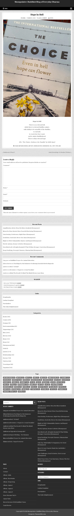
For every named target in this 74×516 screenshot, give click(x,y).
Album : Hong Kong (9, 482)
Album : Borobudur (9, 478)
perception (42, 387)
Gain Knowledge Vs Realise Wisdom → (60, 152)
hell (51, 146)
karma (33, 384)
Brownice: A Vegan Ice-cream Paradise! (22, 270)
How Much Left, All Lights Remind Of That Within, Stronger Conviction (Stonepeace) (29, 247)
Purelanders (7, 303)
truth (53, 389)
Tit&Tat (5, 361)
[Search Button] (71, 8)
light (40, 384)
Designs (5, 323)
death (57, 380)
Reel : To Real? (14, 266)
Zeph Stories (7, 505)
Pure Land (58, 146)
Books (51, 18)
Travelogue (6, 364)
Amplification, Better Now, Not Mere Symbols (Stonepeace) (21, 228)
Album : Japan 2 (8, 488)
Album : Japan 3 (8, 492)
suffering (45, 389)
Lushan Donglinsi (8, 300)
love (47, 384)
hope (53, 146)
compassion (48, 380)
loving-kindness (56, 384)
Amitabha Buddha (23, 146)
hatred (13, 384)
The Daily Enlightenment (10, 306)
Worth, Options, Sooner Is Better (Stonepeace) (17, 244)
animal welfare (53, 378)
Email (5, 194)
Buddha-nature (38, 146)
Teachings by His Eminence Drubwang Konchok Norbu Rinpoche (34, 263)
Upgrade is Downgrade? (17, 431)
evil (32, 382)
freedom (45, 382)
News (5, 342)
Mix (4, 332)
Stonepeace (35, 389)
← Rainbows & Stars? (8, 152)
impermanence (23, 384)
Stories (5, 358)
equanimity (24, 382)
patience (26, 387)
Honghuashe (7, 297)
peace (34, 387)
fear (38, 382)
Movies (5, 336)
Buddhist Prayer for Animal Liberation (22, 260)
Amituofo (30, 146)
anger (36, 378)
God (53, 382)
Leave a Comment (43, 18)
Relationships (7, 355)
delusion (65, 380)
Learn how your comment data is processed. (41, 212)
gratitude (61, 382)
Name (5, 188)
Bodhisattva (16, 380)
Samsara (25, 389)
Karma (23, 18)
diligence (7, 382)
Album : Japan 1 (8, 485)
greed (6, 384)
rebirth (6, 389)
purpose (62, 387)
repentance (16, 389)
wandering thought (10, 391)
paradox (18, 387)
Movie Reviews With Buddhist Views (14, 502)
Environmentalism (8, 326)
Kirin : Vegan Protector (16, 441)
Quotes (5, 351)
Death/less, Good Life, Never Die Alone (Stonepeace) (19, 237)
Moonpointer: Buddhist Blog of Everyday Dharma (37, 2)
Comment (6, 165)
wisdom (21, 391)
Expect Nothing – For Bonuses (19, 435)
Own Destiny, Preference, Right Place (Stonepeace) (19, 234)
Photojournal (7, 345)
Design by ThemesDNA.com (37, 514)
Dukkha (15, 382)
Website (5, 201)
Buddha (26, 380)
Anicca (43, 378)
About (5, 468)
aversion (7, 380)
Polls (4, 348)
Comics (5, 320)
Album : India (7, 475)
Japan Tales (7, 498)
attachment (64, 378)
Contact (5, 471)
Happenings (7, 329)
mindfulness (8, 387)
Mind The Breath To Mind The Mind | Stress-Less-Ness (27, 273)
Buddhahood (45, 146)
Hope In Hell (37, 14)
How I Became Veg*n (9, 495)
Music (5, 339)
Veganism (6, 367)
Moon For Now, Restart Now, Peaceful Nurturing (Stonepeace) (22, 231)
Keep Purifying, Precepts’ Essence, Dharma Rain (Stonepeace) (22, 250)
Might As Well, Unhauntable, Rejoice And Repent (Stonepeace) (22, 241)
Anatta (29, 378)
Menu (6, 8)
